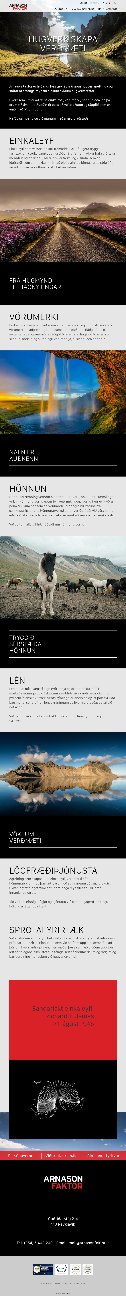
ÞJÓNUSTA (61, 8)
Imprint (83, 3)
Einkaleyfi (32, 140)
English (107, 3)
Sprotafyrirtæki (47, 929)
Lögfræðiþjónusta (53, 870)
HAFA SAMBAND (107, 8)
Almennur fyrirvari (103, 1155)
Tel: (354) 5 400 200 (35, 1242)
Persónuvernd (20, 1155)
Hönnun (28, 488)
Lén (17, 680)
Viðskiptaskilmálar (62, 1155)
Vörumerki (34, 316)
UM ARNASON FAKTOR (82, 8)
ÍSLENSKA (95, 3)
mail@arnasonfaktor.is (89, 1242)
